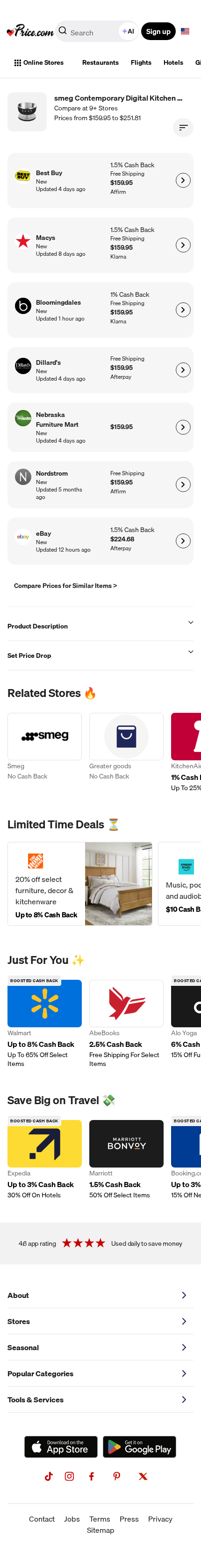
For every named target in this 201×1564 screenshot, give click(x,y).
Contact (42, 1518)
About (18, 1295)
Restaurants (100, 62)
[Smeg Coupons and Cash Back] (44, 752)
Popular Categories (40, 1373)
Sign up (158, 31)
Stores (18, 1321)
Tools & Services (35, 1399)
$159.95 (121, 183)
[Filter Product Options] (183, 127)
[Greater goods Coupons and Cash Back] (126, 752)
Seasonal (23, 1347)
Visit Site (183, 180)
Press (129, 1518)
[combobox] (97, 31)
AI (131, 31)
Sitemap (101, 1530)
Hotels (173, 62)
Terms (99, 1518)
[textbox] (185, 31)
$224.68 (122, 539)
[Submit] (63, 33)
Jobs (72, 1518)
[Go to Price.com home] (30, 31)
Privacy (160, 1518)
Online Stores (43, 62)
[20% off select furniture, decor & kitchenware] (80, 883)
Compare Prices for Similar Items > (65, 586)
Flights (141, 62)
